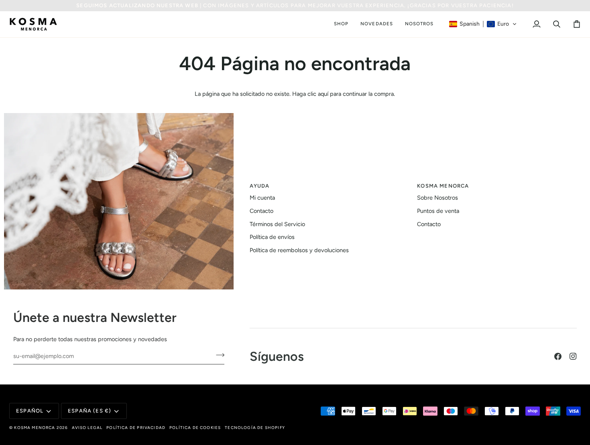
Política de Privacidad (135, 427)
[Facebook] (558, 356)
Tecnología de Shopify (255, 427)
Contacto (261, 210)
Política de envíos (272, 237)
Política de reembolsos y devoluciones (299, 250)
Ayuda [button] (260, 186)
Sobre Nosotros (437, 197)
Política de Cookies (195, 427)
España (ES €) (89, 411)
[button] (341, 24)
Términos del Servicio (277, 224)
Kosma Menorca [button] (443, 186)
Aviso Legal (87, 427)
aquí (323, 93)
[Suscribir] (217, 354)
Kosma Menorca (34, 427)
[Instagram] (573, 356)
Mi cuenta (262, 197)
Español (29, 411)
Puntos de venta (438, 210)
